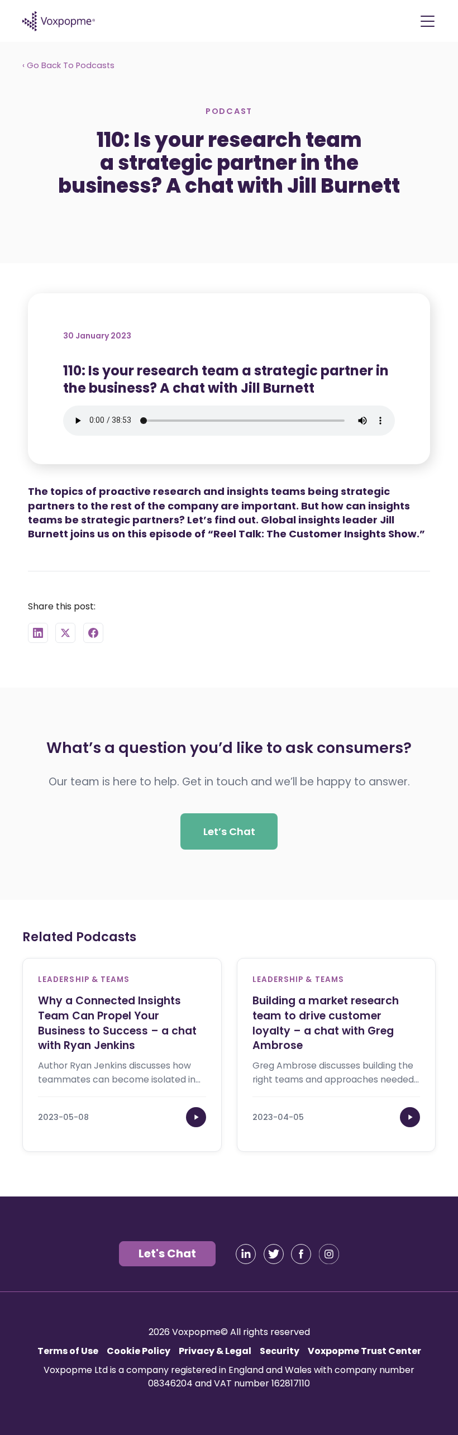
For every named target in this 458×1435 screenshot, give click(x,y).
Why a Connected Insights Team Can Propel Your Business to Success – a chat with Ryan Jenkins (117, 1023)
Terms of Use (67, 1351)
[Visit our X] (274, 1254)
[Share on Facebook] (93, 633)
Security (279, 1351)
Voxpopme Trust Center (364, 1351)
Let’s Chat (229, 831)
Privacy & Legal (215, 1351)
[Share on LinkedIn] (38, 633)
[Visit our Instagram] (329, 1254)
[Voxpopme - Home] (58, 21)
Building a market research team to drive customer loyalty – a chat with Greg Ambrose (325, 1023)
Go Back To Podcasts (68, 65)
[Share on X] (65, 633)
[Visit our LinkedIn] (246, 1254)
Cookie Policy (138, 1351)
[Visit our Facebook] (301, 1254)
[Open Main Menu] (427, 21)
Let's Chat (167, 1253)
